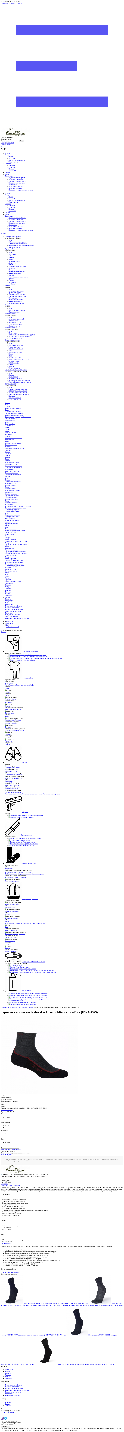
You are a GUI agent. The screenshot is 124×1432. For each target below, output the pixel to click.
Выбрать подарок (6, 1155)
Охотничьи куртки (11, 723)
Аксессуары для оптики (12, 767)
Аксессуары (9, 683)
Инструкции (13, 185)
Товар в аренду (14, 162)
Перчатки (8, 727)
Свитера (7, 737)
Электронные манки (38, 923)
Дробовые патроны (11, 874)
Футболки (8, 744)
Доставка (12, 165)
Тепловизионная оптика (13, 792)
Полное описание (6, 1110)
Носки (7, 716)
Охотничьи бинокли (11, 789)
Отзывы (10, 1185)
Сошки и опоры (10, 941)
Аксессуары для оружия (13, 411)
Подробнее (4, 1184)
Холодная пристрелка (12, 881)
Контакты (8, 174)
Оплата (11, 157)
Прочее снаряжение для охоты (15, 934)
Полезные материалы (16, 179)
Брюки (7, 695)
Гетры (7, 685)
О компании (9, 1369)
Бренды (7, 172)
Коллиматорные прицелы (13, 774)
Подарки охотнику (11, 930)
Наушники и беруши (11, 918)
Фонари (7, 948)
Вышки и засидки (10, 907)
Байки (7, 688)
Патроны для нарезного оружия (15, 877)
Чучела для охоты (10, 951)
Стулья (7, 944)
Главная (3, 1007)
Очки (6, 927)
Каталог (7, 153)
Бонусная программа (15, 188)
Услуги (7, 155)
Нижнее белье (9, 713)
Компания (8, 164)
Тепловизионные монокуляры (32, 794)
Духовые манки (26, 923)
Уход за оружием (10, 559)
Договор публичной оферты (18, 181)
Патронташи (9, 868)
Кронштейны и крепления (13, 778)
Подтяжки (12, 685)
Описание (4, 1185)
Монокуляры (9, 781)
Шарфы (31, 685)
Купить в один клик (14, 1149)
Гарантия (12, 158)
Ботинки (7, 692)
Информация (9, 176)
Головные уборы (10, 699)
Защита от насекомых (12, 911)
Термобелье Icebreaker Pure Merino (16, 545)
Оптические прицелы (12, 785)
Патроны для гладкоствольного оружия (18, 872)
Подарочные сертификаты (17, 178)
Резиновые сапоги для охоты (14, 730)
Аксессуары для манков (12, 923)
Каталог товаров (11, 1007)
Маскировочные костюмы (13, 709)
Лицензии (12, 167)
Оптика (7, 460)
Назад (10, 240)
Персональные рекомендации (10, 1272)
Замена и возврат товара (17, 160)
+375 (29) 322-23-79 (7, 143)
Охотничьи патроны (11, 502)
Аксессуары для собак (12, 904)
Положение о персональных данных (21, 190)
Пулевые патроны (38, 874)
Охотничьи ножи (10, 488)
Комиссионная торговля (17, 183)
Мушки (7, 914)
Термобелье (8, 741)
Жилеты (7, 706)
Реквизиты (12, 171)
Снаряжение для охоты (12, 515)
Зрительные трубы (11, 771)
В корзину (4, 1149)
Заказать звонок (6, 144)
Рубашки (8, 734)
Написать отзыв (6, 1243)
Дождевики (8, 702)
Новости (11, 169)
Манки (7, 921)
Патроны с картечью (24, 874)
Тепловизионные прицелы (51, 794)
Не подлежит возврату (16, 186)
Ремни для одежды (22, 685)
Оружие (7, 480)
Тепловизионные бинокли (13, 794)
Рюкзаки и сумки (10, 937)
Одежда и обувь (10, 424)
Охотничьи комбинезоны (13, 720)
